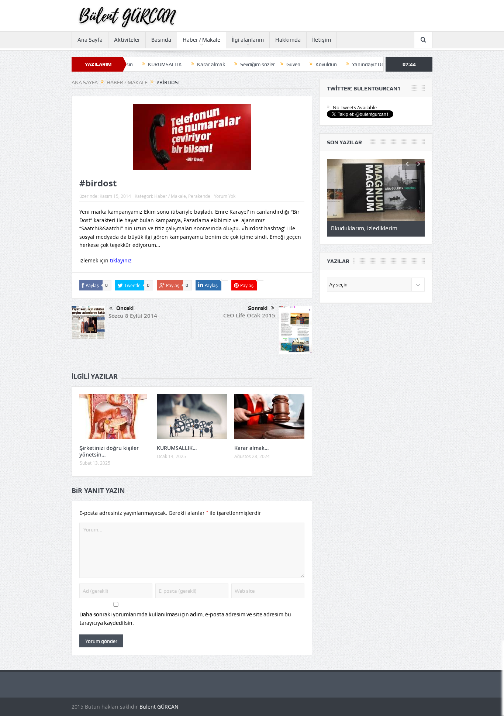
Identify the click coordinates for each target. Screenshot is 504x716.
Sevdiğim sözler (235, 64)
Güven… (273, 64)
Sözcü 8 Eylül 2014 (132, 316)
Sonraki (257, 308)
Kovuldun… (306, 64)
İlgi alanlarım (248, 40)
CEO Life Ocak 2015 (249, 315)
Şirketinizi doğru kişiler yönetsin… (109, 451)
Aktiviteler (127, 40)
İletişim (321, 40)
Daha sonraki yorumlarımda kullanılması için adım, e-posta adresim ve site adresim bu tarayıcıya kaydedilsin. (185, 618)
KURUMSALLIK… (145, 64)
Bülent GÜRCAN (159, 706)
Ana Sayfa (90, 40)
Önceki (125, 308)
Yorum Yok (224, 196)
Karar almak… (191, 64)
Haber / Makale (201, 40)
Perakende (199, 196)
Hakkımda (288, 40)
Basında (161, 40)
